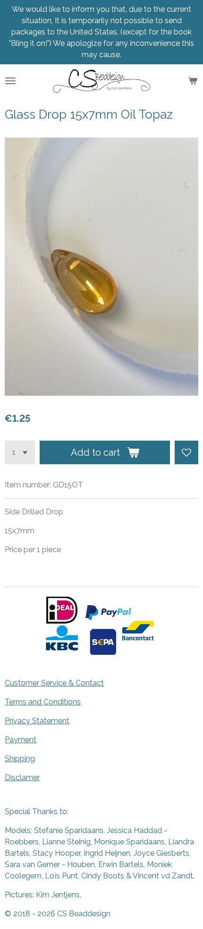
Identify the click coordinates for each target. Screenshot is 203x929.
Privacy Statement (37, 720)
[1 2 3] (20, 452)
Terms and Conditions (43, 701)
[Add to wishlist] (186, 452)
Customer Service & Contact (54, 682)
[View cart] (192, 80)
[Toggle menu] (10, 80)
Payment (20, 739)
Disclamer (22, 777)
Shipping (20, 758)
